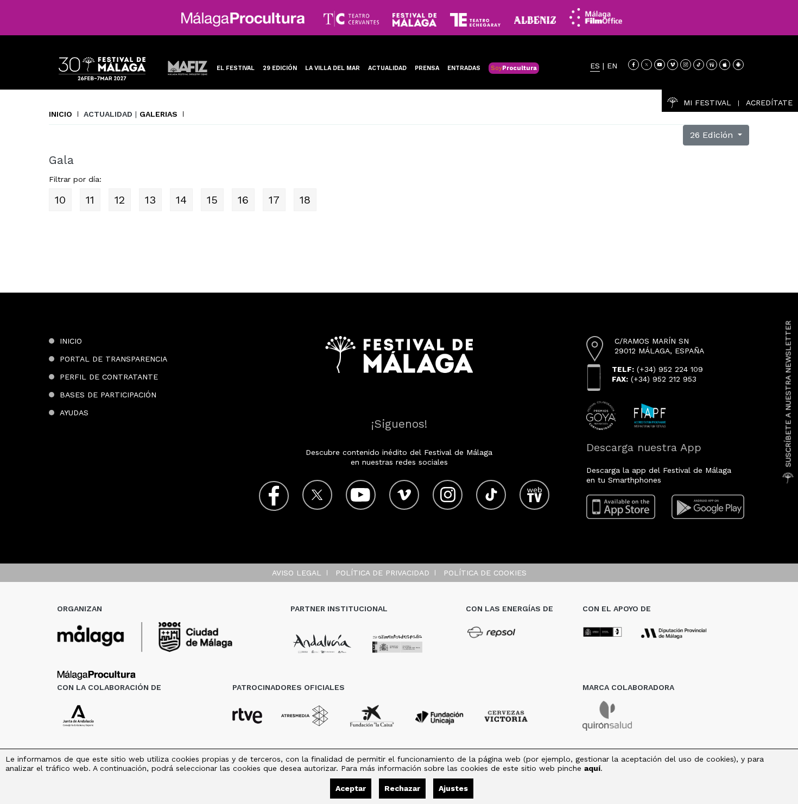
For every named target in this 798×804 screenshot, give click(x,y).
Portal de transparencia (113, 358)
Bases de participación (108, 394)
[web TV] (711, 64)
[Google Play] (708, 506)
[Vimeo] (672, 64)
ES (595, 66)
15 (212, 199)
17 (274, 199)
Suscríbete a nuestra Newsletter (788, 394)
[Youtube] (659, 64)
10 (60, 199)
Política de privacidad (382, 572)
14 (181, 199)
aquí (592, 768)
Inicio (60, 114)
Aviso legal (296, 572)
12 (120, 199)
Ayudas (74, 412)
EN (612, 66)
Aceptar (350, 788)
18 (305, 199)
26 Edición (713, 135)
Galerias (159, 114)
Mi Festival (707, 102)
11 (90, 199)
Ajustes (453, 788)
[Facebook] (633, 64)
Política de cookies (485, 572)
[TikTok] (698, 64)
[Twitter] (646, 64)
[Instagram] (685, 64)
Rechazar (402, 788)
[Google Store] (738, 64)
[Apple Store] (724, 64)
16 (243, 199)
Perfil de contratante (109, 376)
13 (150, 199)
